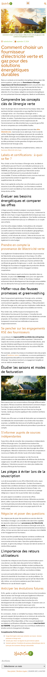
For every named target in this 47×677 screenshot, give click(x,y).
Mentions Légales (21, 671)
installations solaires (13, 355)
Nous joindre (11, 671)
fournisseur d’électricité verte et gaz (11, 150)
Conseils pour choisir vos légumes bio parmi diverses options (22, 641)
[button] (28, 3)
